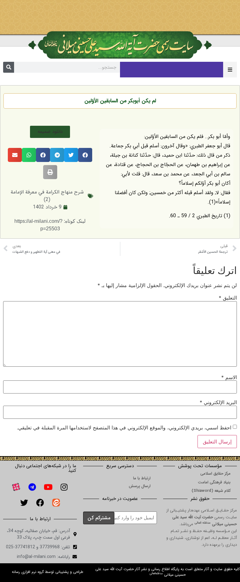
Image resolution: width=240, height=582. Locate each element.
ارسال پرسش (140, 486)
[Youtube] (48, 487)
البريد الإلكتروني (218, 402)
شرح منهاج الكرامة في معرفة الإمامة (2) (47, 195)
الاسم (229, 377)
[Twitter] (24, 503)
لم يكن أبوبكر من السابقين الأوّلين (120, 101)
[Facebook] (40, 503)
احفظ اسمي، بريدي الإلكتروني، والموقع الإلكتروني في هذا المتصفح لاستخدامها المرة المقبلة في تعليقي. (124, 427)
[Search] (8, 67)
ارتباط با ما (142, 478)
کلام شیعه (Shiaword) (211, 490)
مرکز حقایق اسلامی (215, 473)
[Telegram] (32, 487)
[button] (50, 132)
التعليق (228, 297)
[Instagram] (64, 487)
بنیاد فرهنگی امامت (214, 482)
